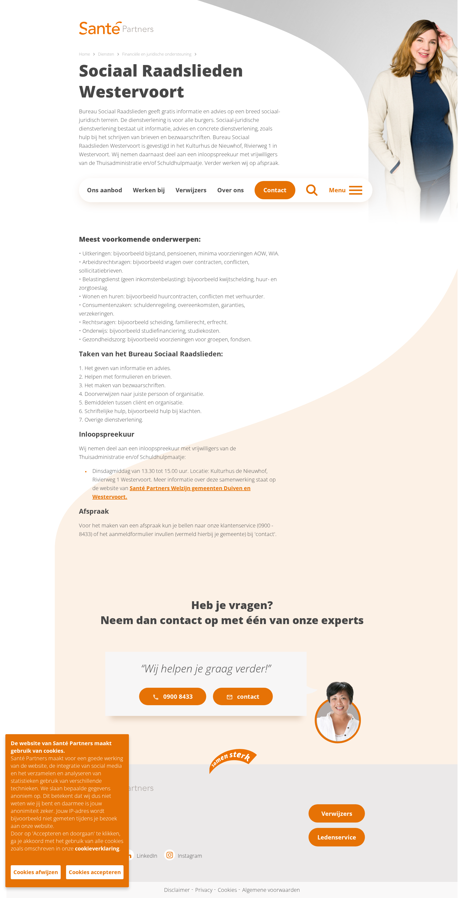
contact (247, 696)
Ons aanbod (104, 190)
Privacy (203, 889)
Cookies (227, 889)
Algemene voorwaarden (271, 889)
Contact (275, 190)
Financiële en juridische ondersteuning (156, 54)
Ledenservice (336, 837)
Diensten (106, 54)
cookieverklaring (97, 848)
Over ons (230, 190)
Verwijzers (191, 190)
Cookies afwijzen (35, 872)
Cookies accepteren (95, 872)
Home (84, 54)
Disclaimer (177, 889)
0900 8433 (177, 696)
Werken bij (149, 190)
